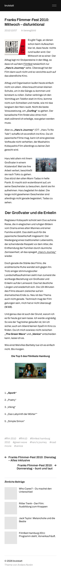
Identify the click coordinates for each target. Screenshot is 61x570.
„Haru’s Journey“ (47, 252)
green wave (20, 442)
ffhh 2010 (11, 438)
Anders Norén (25, 564)
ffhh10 (23, 438)
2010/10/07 (11, 30)
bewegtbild (30, 30)
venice (19, 446)
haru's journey (39, 442)
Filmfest (28, 64)
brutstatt (9, 5)
